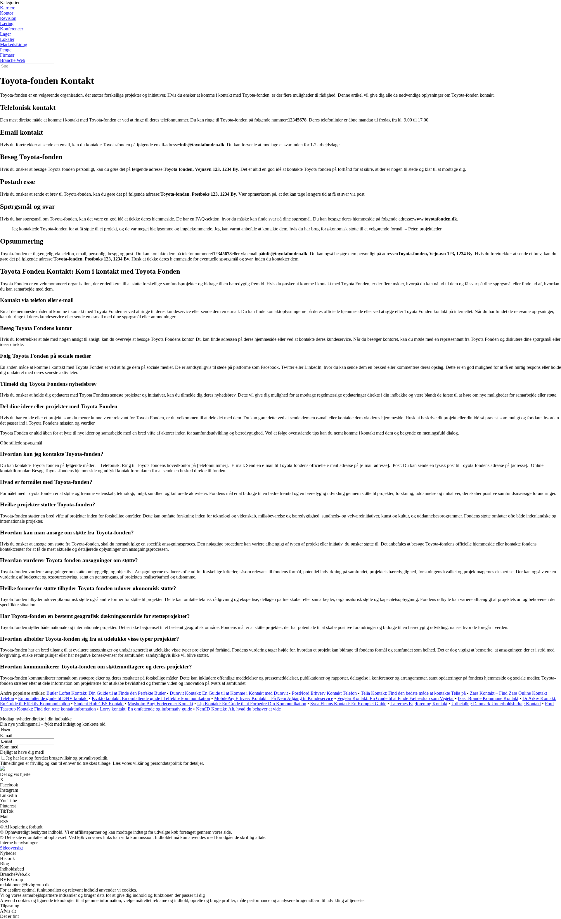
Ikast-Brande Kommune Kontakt (488, 698)
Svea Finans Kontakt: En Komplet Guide (348, 703)
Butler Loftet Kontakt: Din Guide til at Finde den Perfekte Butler (106, 693)
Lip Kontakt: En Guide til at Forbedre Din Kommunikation (251, 703)
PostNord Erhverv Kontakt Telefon (324, 693)
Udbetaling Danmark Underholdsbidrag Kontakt (496, 703)
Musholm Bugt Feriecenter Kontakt (160, 703)
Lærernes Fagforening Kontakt (418, 703)
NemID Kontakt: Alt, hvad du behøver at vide (238, 708)
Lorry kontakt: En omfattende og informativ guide (146, 708)
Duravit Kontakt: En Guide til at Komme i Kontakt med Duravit (229, 693)
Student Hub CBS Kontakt (99, 703)
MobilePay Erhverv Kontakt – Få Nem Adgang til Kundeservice (273, 698)
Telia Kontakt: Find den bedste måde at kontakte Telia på (413, 693)
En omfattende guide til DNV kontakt (53, 698)
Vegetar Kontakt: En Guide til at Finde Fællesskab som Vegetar (395, 698)
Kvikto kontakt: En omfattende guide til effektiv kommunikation (151, 698)
